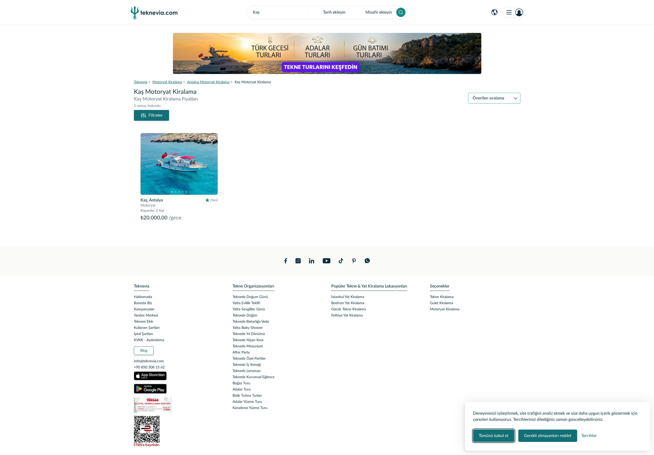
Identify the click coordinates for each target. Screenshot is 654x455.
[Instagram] (298, 260)
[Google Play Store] (150, 389)
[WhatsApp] (367, 260)
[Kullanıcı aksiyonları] (513, 12)
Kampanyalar (144, 309)
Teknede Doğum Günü (250, 297)
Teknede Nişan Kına (248, 340)
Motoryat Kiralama (167, 82)
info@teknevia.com (149, 361)
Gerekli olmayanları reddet (548, 436)
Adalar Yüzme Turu (247, 402)
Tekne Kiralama (442, 297)
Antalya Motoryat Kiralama (208, 82)
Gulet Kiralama (441, 303)
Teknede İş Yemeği (247, 365)
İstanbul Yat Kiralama (347, 297)
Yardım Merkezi (146, 315)
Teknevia (140, 82)
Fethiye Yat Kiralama (347, 315)
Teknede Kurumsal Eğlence (253, 377)
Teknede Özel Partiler (249, 358)
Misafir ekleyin (378, 12)
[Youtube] (326, 260)
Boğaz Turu (241, 383)
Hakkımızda (143, 297)
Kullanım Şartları (147, 328)
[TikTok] (341, 260)
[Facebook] (285, 260)
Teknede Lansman (247, 371)
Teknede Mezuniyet (248, 346)
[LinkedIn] (311, 260)
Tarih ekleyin (334, 12)
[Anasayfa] (154, 12)
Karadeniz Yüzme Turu (250, 408)
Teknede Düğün (245, 315)
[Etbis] (179, 431)
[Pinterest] (353, 260)
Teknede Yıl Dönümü (249, 334)
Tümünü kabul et (494, 436)
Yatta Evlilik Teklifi (246, 303)
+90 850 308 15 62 (149, 367)
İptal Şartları (143, 334)
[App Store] (150, 376)
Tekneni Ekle (143, 321)
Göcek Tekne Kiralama (348, 309)
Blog (143, 350)
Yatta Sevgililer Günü (249, 309)
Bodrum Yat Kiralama (347, 303)
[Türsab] (179, 405)
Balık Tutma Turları (247, 395)
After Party (241, 352)
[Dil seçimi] (494, 12)
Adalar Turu (242, 389)
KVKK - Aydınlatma (149, 340)
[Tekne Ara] (401, 12)
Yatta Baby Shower (248, 328)
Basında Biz (143, 303)
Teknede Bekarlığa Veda (251, 321)
